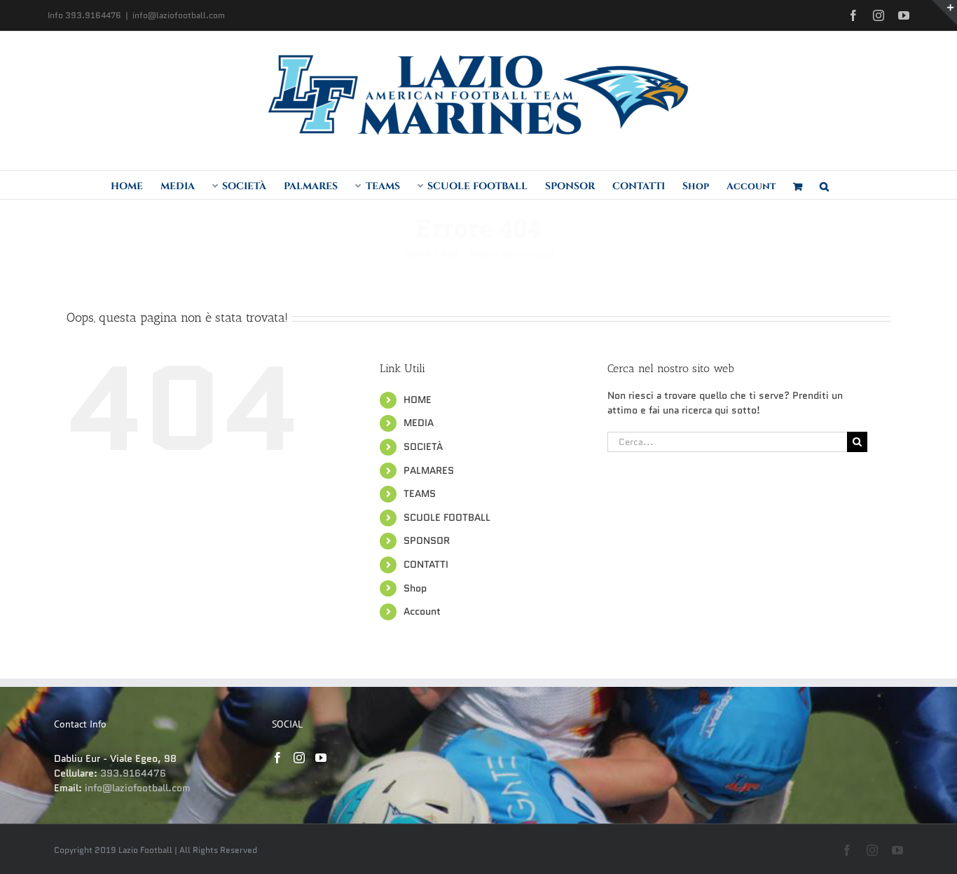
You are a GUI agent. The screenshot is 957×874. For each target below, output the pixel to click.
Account (422, 611)
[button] (824, 185)
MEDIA (419, 423)
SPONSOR (427, 540)
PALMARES (429, 470)
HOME (418, 399)
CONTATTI (426, 564)
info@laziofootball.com (178, 15)
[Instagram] (299, 757)
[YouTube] (320, 757)
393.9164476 (133, 773)
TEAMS (420, 493)
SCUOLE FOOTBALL (447, 517)
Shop (415, 588)
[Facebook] (277, 757)
